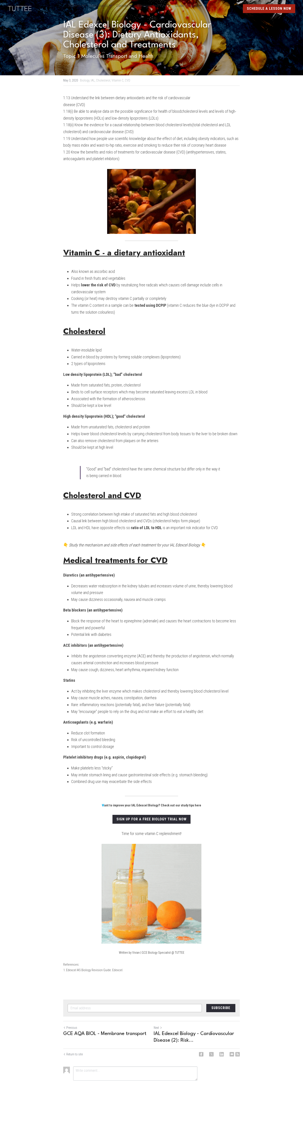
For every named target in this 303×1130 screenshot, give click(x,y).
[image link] (22, 8)
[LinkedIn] (221, 1054)
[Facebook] (201, 1054)
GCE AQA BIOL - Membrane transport (104, 1033)
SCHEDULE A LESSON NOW (269, 8)
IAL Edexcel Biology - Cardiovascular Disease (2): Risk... (194, 1037)
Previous (71, 1027)
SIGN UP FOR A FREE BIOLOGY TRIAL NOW (151, 819)
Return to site (74, 1054)
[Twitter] (211, 1054)
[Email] (232, 1054)
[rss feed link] (237, 1054)
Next (156, 1027)
